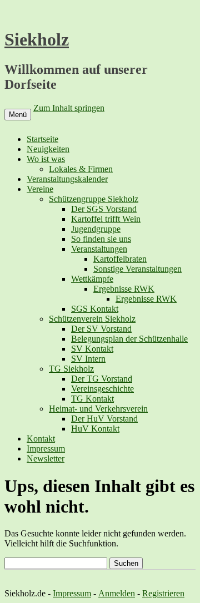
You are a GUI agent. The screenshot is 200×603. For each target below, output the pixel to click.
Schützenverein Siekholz (92, 318)
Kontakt (41, 438)
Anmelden (116, 593)
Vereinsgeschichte (102, 388)
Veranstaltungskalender (67, 179)
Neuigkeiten (48, 149)
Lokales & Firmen (81, 169)
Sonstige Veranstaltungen (137, 268)
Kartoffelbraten (120, 259)
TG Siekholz (71, 368)
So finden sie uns (101, 239)
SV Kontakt (92, 348)
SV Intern (88, 358)
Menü (18, 114)
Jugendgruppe (96, 229)
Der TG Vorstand (101, 378)
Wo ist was (46, 159)
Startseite (42, 139)
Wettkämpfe (92, 278)
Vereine (40, 189)
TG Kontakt (92, 398)
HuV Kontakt (95, 428)
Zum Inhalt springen (68, 108)
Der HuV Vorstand (104, 418)
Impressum (46, 448)
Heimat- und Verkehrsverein (98, 408)
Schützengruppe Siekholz (93, 199)
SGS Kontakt (94, 308)
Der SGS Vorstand (104, 209)
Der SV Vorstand (101, 328)
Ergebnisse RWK (123, 288)
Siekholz (36, 39)
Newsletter (45, 458)
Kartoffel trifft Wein (106, 219)
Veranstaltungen (99, 249)
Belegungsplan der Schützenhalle (129, 338)
